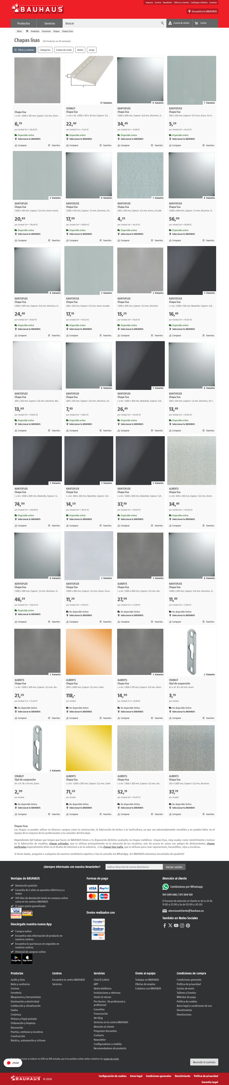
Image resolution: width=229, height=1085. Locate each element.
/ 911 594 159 (185, 894)
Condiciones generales (189, 979)
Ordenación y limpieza (23, 1023)
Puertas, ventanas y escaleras (27, 1031)
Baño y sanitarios (20, 984)
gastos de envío (111, 1058)
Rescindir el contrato (204, 1062)
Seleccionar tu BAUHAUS (29, 139)
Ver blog (98, 1017)
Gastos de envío (185, 988)
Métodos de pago (186, 997)
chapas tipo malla (113, 846)
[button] (30, 973)
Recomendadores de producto (110, 1048)
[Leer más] (98, 894)
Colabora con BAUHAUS (148, 988)
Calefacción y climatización (26, 1005)
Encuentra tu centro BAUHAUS (68, 979)
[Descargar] (16, 958)
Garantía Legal (210, 1082)
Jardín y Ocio (18, 979)
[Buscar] (161, 23)
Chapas (56, 31)
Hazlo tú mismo (102, 997)
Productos (23, 23)
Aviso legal (136, 1075)
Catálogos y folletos (199, 2)
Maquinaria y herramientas (26, 997)
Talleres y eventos (181, 2)
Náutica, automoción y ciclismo (28, 1040)
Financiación (101, 1013)
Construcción (18, 1036)
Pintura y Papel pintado (24, 1018)
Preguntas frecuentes (105, 1030)
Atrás (19, 31)
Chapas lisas (67, 31)
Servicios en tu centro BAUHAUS (111, 1022)
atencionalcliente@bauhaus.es (186, 910)
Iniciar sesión (174, 867)
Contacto (213, 2)
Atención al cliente (104, 1026)
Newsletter (167, 2)
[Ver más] (98, 929)
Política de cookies (187, 1001)
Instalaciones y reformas (107, 992)
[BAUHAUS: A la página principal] (37, 10)
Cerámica (16, 1014)
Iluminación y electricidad (25, 1001)
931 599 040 (169, 894)
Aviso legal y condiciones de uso (194, 1005)
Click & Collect (101, 979)
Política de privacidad (189, 984)
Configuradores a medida (108, 1044)
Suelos (14, 1010)
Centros (158, 2)
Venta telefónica (102, 988)
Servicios (49, 23)
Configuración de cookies (112, 1075)
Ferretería (46, 31)
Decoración (17, 1027)
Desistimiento (184, 1010)
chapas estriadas (58, 843)
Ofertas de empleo (145, 984)
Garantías (99, 1009)
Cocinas (15, 988)
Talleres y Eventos (186, 992)
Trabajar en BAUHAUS (147, 979)
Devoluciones (184, 1014)
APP (96, 984)
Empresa (149, 2)
